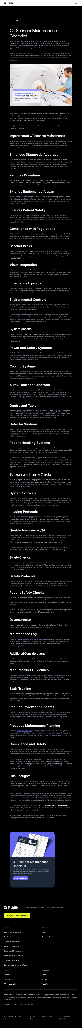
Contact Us (7, 974)
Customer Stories (47, 937)
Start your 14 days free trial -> (17, 916)
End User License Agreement (64, 1018)
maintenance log (32, 639)
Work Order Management (12, 932)
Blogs (44, 932)
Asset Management (10, 937)
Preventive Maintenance (12, 941)
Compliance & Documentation (13, 951)
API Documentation (10, 984)
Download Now (20, 878)
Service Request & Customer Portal (15, 965)
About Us (45, 984)
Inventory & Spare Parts (11, 946)
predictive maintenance (51, 733)
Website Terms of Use (48, 1018)
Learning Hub (8, 979)
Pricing (44, 979)
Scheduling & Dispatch (11, 960)
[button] (76, 2)
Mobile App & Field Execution (13, 955)
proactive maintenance (24, 731)
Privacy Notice (32, 1018)
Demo (44, 974)
